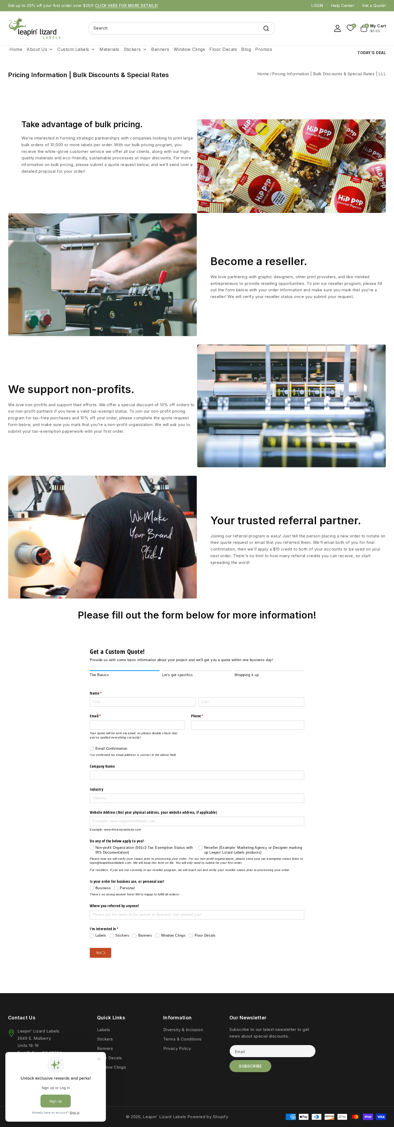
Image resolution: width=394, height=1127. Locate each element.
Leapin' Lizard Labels (164, 1116)
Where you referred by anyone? (114, 905)
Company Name (102, 766)
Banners (105, 1048)
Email (102, 715)
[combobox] (181, 28)
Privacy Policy (177, 1048)
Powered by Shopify (207, 1116)
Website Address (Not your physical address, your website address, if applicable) (153, 812)
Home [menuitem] (15, 49)
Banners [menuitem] (160, 49)
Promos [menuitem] (263, 49)
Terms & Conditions (182, 1039)
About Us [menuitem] (37, 49)
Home (263, 73)
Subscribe (250, 1066)
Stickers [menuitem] (132, 49)
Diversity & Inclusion (183, 1029)
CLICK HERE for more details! (126, 5)
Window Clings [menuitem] (189, 49)
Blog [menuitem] (246, 49)
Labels (103, 1029)
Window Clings (111, 1067)
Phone (204, 715)
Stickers (105, 1039)
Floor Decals (109, 1057)
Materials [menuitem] (109, 49)
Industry (96, 789)
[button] (373, 28)
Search (266, 28)
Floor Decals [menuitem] (223, 49)
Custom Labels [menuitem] (73, 49)
